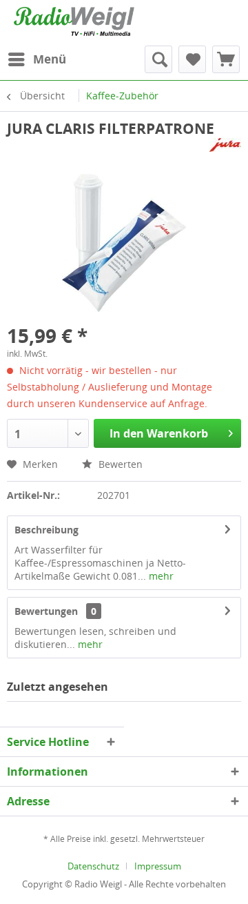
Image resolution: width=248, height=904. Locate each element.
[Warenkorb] (226, 59)
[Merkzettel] (192, 59)
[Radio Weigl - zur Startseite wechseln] (74, 21)
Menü (49, 59)
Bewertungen (46, 611)
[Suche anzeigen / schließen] (158, 59)
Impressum (157, 866)
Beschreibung (46, 529)
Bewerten (119, 464)
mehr (160, 575)
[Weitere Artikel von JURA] (225, 150)
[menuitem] (36, 59)
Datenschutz (93, 866)
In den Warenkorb (159, 433)
